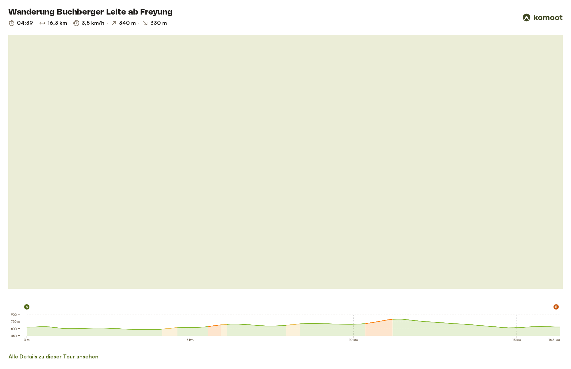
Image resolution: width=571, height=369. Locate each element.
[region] (285, 162)
